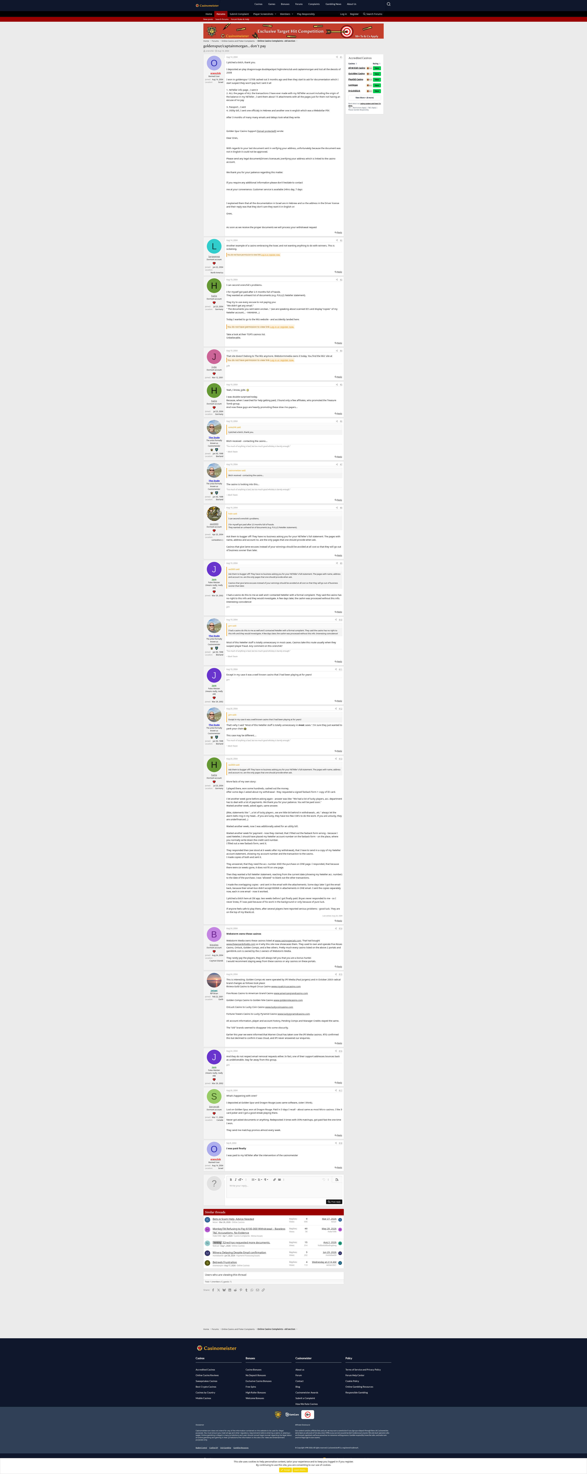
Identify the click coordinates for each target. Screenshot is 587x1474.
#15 (340, 974)
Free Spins (251, 1386)
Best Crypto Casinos (206, 1386)
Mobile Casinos (203, 1398)
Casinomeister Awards (306, 1392)
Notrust (216, 1246)
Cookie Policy (352, 1381)
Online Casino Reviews (207, 1375)
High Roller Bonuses (256, 1392)
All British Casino (356, 68)
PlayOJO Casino (355, 79)
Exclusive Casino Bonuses (259, 1381)
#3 (341, 279)
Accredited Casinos (205, 1369)
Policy (348, 1358)
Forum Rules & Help (240, 19)
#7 (341, 464)
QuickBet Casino (356, 73)
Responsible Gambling (356, 1392)
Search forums (222, 19)
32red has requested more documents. (246, 1242)
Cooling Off (213, 1448)
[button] (275, 14)
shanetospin (218, 1265)
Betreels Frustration (225, 1262)
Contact (299, 1381)
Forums (299, 4)
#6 (341, 421)
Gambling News (333, 4)
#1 (341, 57)
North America (217, 272)
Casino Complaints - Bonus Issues (248, 1236)
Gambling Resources (241, 1448)
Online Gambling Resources (359, 1386)
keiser (215, 1222)
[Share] (337, 57)
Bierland (219, 456)
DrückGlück (354, 90)
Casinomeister (303, 1358)
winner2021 (331, 1265)
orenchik (210, 50)
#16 (340, 1051)
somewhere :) (217, 540)
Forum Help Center (354, 1375)
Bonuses (285, 4)
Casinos (258, 4)
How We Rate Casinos (306, 1404)
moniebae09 (218, 1255)
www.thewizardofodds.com (240, 944)
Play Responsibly (306, 13)
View (377, 68)
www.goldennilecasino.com (288, 1000)
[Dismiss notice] (581, 1419)
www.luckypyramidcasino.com (294, 1013)
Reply (339, 232)
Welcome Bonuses (255, 1398)
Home (209, 13)
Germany (219, 309)
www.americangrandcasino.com (291, 993)
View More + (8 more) (365, 97)
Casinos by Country (205, 1392)
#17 (340, 1090)
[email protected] (267, 131)
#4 (341, 350)
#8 (341, 507)
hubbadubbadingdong (327, 1245)
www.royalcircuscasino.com (286, 986)
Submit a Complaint (305, 1398)
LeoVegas (353, 85)
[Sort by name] (356, 64)
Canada (220, 1120)
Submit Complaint (239, 13)
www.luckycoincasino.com (279, 1006)
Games (271, 4)
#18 (340, 1143)
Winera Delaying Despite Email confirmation (239, 1252)
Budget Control (201, 1448)
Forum (298, 1375)
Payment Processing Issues (248, 1255)
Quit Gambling (225, 1448)
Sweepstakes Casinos (206, 1381)
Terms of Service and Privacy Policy (363, 1369)
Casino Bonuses (254, 1369)
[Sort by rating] (380, 64)
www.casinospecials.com (288, 940)
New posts (208, 19)
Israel (220, 82)
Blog (297, 1386)
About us (299, 1369)
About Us (351, 4)
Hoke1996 (217, 1236)
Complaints (314, 4)
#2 (341, 240)
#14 (340, 928)
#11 (340, 669)
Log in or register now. (270, 254)
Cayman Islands (216, 960)
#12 (340, 708)
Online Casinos (238, 1222)
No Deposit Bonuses (256, 1375)
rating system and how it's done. (364, 104)
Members (285, 13)
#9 (341, 563)
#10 (340, 619)
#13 (340, 758)
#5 (341, 384)
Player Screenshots (263, 13)
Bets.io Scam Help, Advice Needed (233, 1219)
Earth (221, 999)
